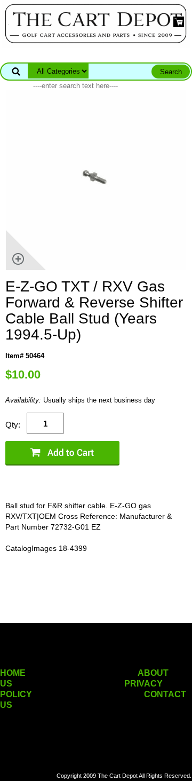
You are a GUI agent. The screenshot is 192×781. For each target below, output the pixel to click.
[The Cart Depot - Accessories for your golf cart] (96, 23)
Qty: (12, 424)
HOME (13, 672)
